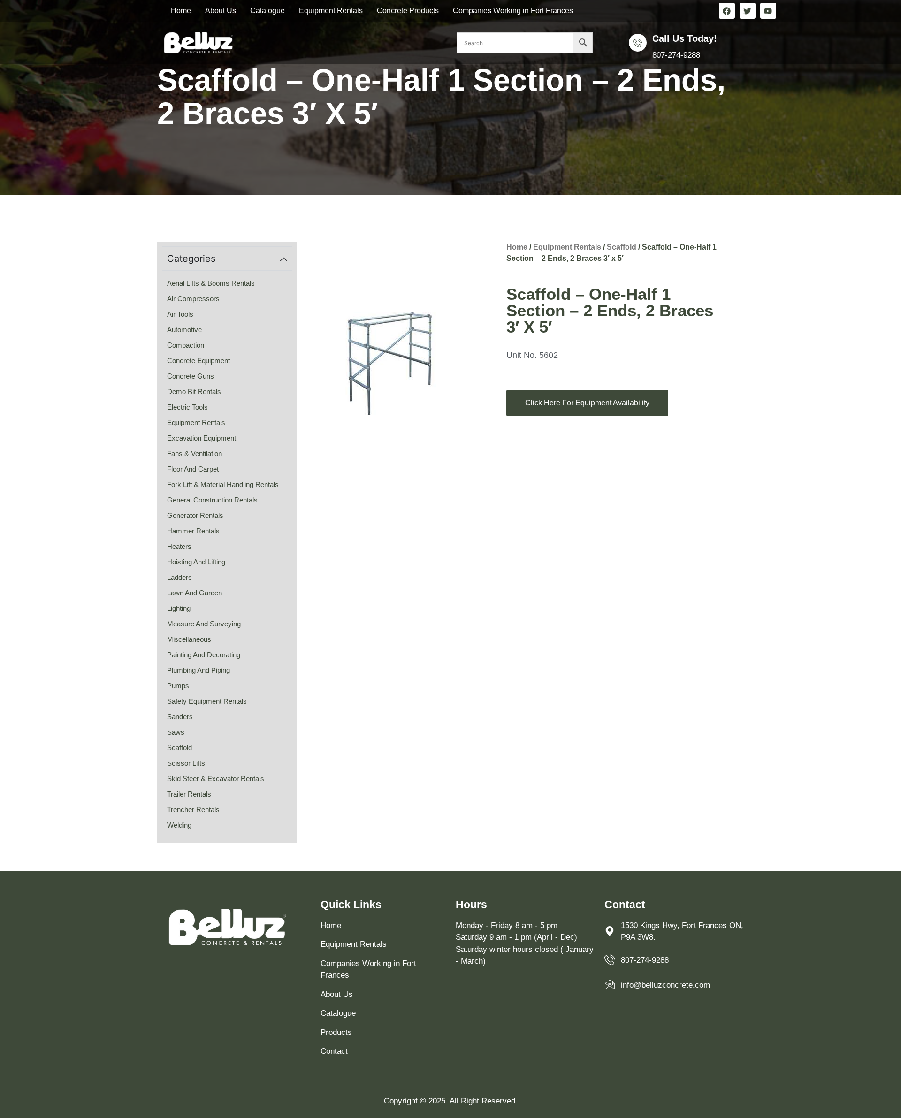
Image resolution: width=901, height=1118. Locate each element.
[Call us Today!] (638, 43)
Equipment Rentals (331, 11)
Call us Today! (684, 38)
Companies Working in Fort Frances (513, 11)
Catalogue (267, 11)
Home (181, 11)
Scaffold (621, 247)
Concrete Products (408, 11)
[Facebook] (727, 11)
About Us (220, 11)
